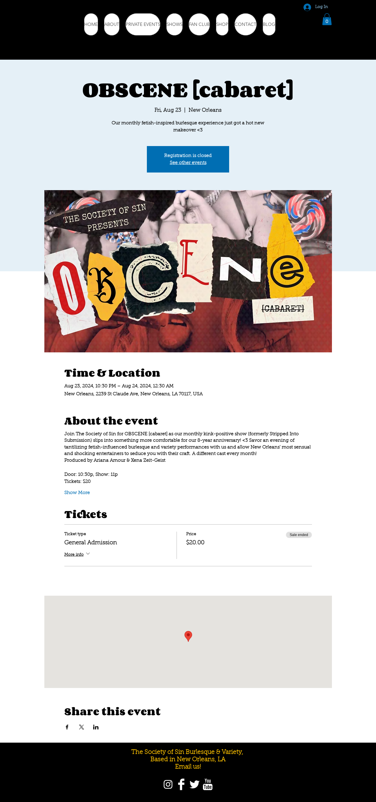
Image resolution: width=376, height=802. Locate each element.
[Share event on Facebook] (67, 727)
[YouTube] (208, 784)
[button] (327, 19)
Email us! (188, 767)
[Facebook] (181, 784)
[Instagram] (168, 784)
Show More (77, 492)
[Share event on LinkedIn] (96, 727)
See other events (188, 162)
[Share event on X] (81, 727)
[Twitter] (194, 784)
